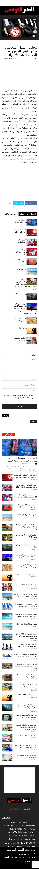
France (32, 829)
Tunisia (19, 839)
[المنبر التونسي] (19, 10)
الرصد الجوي (19, 846)
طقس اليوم (31, 857)
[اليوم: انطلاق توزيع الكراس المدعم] (7, 738)
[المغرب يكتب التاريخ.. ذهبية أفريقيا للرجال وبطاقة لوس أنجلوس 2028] (32, 242)
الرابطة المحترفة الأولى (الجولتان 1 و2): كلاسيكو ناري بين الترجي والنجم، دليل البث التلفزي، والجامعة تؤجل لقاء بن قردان (25, 284)
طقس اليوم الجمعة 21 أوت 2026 (27, 574)
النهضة (33, 854)
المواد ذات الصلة (28, 214)
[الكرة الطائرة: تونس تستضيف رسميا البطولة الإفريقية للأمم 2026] (7, 747)
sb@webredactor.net (16, 809)
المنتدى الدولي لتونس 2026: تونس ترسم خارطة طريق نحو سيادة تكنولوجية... (26, 636)
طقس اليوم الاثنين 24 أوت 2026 (27, 515)
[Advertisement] (23, 74)
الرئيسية (35, 17)
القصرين (8, 846)
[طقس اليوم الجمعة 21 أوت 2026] (32, 330)
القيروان (33, 850)
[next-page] (31, 348)
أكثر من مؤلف (10, 214)
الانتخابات (13, 843)
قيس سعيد (13, 857)
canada (21, 826)
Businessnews (16, 822)
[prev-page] (35, 348)
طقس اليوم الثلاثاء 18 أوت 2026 (27, 695)
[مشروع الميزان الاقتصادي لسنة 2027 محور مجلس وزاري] (32, 340)
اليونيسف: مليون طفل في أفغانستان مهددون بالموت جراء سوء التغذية (25, 222)
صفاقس (6, 854)
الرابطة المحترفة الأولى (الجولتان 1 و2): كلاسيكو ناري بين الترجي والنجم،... (26, 527)
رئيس (21, 854)
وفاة (25, 861)
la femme (31, 836)
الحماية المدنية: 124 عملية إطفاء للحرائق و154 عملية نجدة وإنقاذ (25, 261)
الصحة (13, 846)
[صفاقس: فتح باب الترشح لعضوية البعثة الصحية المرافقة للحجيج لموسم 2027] (7, 666)
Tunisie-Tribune (26, 842)
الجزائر (33, 846)
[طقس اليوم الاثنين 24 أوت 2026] (32, 271)
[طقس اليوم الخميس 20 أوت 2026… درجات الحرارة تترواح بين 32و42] (7, 616)
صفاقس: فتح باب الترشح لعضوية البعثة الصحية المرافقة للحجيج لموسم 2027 (26, 666)
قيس (19, 857)
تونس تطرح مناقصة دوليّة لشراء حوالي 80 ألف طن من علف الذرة (25, 320)
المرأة (27, 850)
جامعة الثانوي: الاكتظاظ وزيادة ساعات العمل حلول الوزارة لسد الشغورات (25, 232)
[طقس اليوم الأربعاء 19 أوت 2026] (7, 626)
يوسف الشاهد (19, 861)
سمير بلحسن (32, 463)
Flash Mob (6, 825)
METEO (18, 836)
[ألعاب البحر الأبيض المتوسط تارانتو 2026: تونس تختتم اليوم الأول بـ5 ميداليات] (32, 252)
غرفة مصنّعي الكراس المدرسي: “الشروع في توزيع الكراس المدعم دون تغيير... (27, 686)
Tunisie (12, 839)
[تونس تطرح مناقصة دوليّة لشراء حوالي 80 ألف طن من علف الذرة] (32, 320)
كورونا (6, 857)
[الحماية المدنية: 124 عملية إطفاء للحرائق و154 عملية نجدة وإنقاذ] (32, 261)
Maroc (24, 836)
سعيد (16, 854)
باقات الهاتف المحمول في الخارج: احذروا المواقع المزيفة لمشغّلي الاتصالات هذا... (27, 707)
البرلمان (7, 843)
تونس (27, 853)
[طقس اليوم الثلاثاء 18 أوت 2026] (7, 697)
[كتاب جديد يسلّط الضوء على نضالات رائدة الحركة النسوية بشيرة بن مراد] (7, 717)
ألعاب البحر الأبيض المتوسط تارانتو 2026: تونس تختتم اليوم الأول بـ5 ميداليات (26, 252)
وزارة (33, 861)
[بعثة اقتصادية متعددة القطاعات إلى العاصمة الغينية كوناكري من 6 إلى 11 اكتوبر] (7, 646)
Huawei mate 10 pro (18, 829)
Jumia (25, 832)
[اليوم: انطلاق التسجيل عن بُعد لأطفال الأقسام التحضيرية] (7, 677)
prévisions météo (29, 839)
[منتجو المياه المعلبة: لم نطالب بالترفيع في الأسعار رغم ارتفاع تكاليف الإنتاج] (7, 606)
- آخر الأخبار (28, 17)
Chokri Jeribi (14, 825)
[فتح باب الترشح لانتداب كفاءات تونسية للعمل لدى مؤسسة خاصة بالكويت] (7, 656)
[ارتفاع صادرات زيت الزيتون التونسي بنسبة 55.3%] (7, 537)
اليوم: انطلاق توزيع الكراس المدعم (27, 735)
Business (24, 822)
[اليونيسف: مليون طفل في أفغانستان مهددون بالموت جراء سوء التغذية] (32, 222)
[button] (36, 3)
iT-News (32, 832)
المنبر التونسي (6, 58)
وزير (28, 861)
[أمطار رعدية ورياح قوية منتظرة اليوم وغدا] (32, 296)
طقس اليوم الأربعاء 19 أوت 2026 (27, 624)
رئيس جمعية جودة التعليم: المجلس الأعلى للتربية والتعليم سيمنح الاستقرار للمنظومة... (26, 727)
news (11, 836)
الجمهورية (27, 846)
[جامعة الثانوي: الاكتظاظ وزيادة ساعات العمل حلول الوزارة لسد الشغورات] (32, 232)
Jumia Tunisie (15, 832)
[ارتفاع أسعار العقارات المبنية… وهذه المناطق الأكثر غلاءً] (7, 757)
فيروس (24, 857)
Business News (30, 826)
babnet (32, 822)
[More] (10, 203)
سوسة (12, 854)
